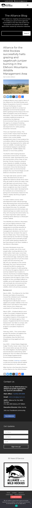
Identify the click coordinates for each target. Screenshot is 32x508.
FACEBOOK (9, 416)
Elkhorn (13, 77)
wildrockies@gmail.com (16, 397)
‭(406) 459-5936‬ (9, 1)
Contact (14, 492)
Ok (16, 505)
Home (8, 492)
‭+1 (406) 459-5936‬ (18, 394)
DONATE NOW (16, 497)
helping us (17, 360)
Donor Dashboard (20, 494)
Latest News (9, 494)
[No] (30, 503)
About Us (21, 492)
